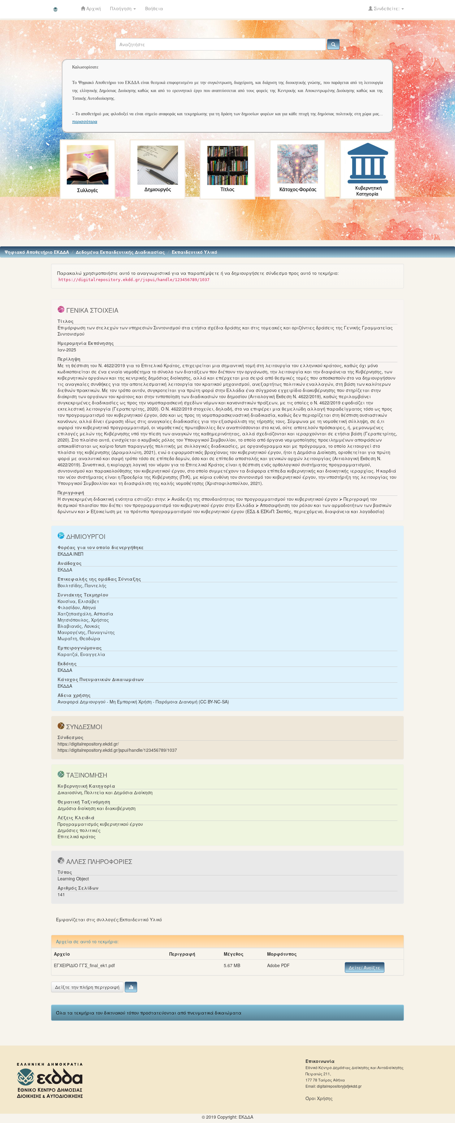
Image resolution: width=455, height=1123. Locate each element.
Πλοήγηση (121, 8)
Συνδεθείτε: (387, 8)
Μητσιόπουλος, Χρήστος (83, 620)
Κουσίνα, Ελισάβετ (78, 601)
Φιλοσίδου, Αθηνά (77, 607)
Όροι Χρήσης (319, 1098)
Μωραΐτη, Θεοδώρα (79, 638)
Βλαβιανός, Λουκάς (79, 626)
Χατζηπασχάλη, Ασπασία (85, 613)
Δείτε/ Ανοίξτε (364, 967)
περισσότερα (84, 121)
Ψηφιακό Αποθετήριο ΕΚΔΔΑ (37, 252)
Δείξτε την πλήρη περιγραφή (87, 987)
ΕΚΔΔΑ (65, 569)
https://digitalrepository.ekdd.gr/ (88, 744)
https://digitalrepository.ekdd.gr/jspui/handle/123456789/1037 (117, 750)
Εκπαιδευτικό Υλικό (194, 252)
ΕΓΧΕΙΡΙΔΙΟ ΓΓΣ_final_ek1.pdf (84, 965)
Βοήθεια (154, 8)
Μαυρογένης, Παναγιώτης (86, 632)
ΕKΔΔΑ (246, 1117)
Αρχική (93, 8)
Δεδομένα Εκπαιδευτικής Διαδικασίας (120, 252)
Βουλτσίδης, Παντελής (82, 585)
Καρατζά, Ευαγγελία (81, 654)
